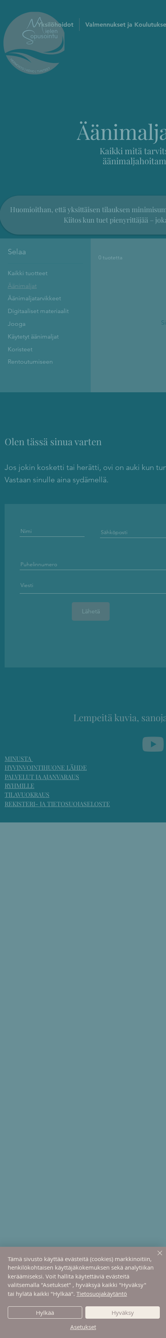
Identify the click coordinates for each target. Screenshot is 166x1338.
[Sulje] (155, 1257)
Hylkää (45, 1312)
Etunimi (29, 673)
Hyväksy (123, 1312)
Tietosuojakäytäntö (101, 1293)
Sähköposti (34, 709)
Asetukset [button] (83, 1327)
